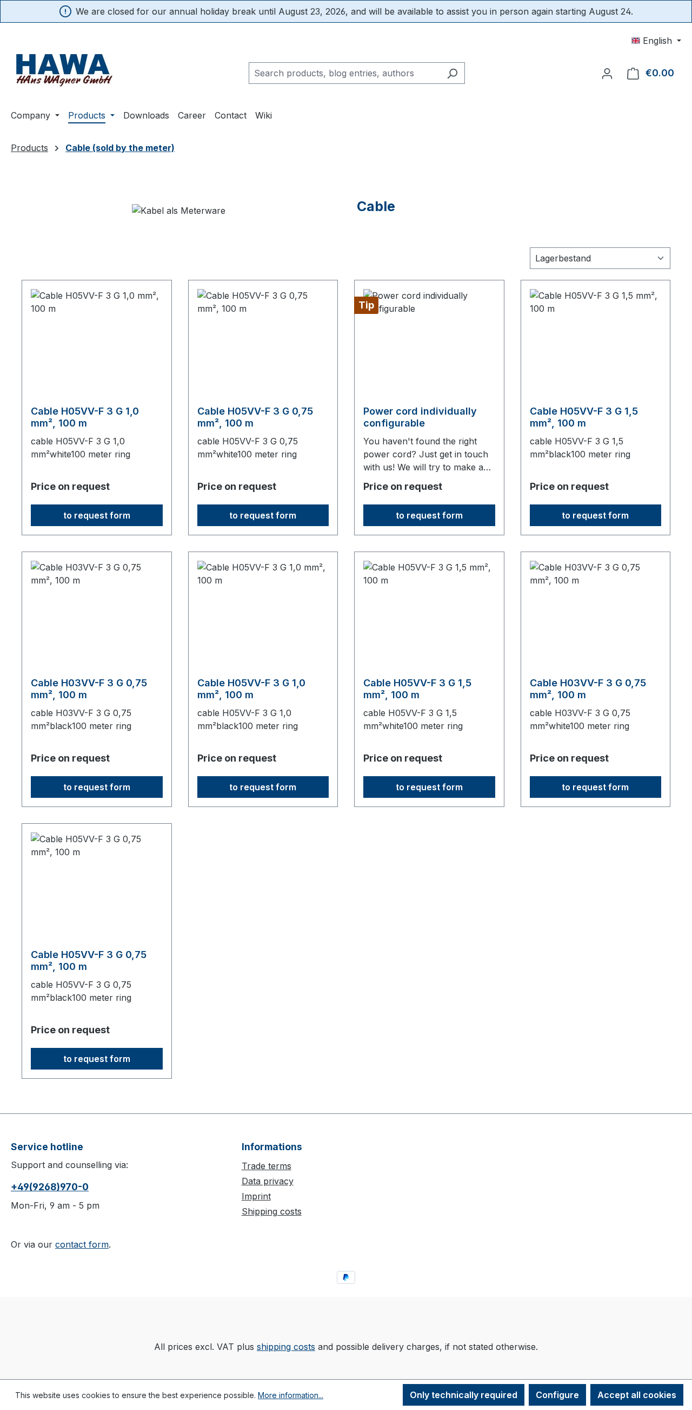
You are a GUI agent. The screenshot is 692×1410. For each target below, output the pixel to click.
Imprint (256, 1196)
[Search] (452, 73)
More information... (290, 1395)
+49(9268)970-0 (50, 1186)
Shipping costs (272, 1211)
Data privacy (268, 1181)
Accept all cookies (636, 1394)
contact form (82, 1244)
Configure (557, 1394)
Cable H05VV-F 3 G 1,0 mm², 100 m (85, 417)
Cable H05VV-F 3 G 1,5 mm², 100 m (584, 417)
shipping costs (286, 1346)
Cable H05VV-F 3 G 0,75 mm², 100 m (255, 417)
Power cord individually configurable (420, 417)
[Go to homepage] (65, 70)
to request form (96, 515)
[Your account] (607, 73)
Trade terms (266, 1165)
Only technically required (463, 1394)
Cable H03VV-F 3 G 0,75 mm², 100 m (89, 688)
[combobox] (344, 73)
